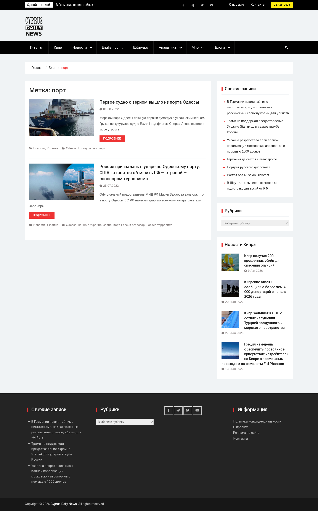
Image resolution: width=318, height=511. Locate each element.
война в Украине (90, 225)
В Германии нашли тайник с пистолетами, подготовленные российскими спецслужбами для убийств (258, 107)
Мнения (198, 47)
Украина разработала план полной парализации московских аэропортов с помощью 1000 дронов (256, 145)
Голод (82, 148)
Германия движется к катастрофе (252, 159)
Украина (52, 148)
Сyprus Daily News (64, 504)
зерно (92, 148)
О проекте (236, 4)
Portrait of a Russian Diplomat (248, 175)
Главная (36, 47)
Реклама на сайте (246, 433)
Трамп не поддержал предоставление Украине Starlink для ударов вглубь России (255, 126)
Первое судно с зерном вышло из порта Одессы (149, 102)
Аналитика (168, 47)
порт (101, 148)
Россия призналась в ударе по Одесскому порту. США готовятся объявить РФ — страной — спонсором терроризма (150, 172)
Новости (79, 47)
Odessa (71, 148)
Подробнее (112, 138)
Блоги (220, 47)
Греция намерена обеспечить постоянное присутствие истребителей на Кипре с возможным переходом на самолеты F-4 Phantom (255, 354)
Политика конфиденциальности (257, 421)
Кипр (58, 47)
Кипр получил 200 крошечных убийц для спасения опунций (262, 261)
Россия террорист (159, 225)
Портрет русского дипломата (248, 167)
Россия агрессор (133, 225)
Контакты (258, 4)
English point (112, 47)
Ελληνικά (140, 47)
